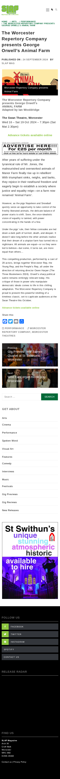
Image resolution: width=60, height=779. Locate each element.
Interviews (8, 471)
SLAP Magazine (9, 740)
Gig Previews (10, 494)
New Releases (10, 510)
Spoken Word (10, 440)
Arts (4, 418)
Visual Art (8, 449)
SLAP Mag (8, 63)
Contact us (7, 762)
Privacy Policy (19, 762)
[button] (52, 9)
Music (5, 479)
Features (7, 457)
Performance (14, 328)
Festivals (7, 486)
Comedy (7, 463)
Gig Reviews (9, 502)
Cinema (6, 424)
